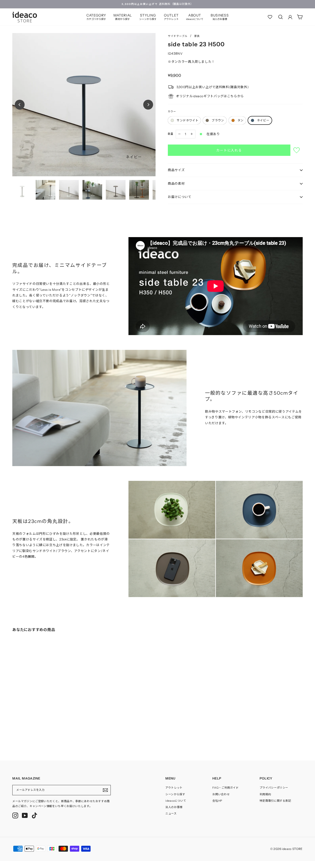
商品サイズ (176, 170)
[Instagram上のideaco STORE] (15, 815)
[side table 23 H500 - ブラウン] (18, 732)
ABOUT (194, 17)
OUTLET (171, 17)
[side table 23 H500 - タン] (23, 732)
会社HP (217, 800)
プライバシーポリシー (274, 787)
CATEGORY (96, 17)
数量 (170, 133)
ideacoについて (175, 800)
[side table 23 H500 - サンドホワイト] (13, 732)
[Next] (148, 105)
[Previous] (20, 105)
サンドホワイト (187, 120)
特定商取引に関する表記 (275, 800)
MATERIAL (122, 17)
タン (240, 120)
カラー (172, 111)
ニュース (171, 813)
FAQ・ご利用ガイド (225, 787)
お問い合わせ (221, 794)
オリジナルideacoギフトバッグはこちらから (210, 96)
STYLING (148, 17)
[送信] (105, 790)
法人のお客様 (174, 807)
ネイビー (263, 120)
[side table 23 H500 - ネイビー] (28, 732)
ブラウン (218, 120)
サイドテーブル (178, 36)
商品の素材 (176, 183)
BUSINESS (220, 17)
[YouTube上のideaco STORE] (25, 815)
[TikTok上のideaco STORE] (34, 815)
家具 (197, 36)
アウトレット (174, 787)
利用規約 (265, 794)
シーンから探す (175, 794)
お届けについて (179, 197)
